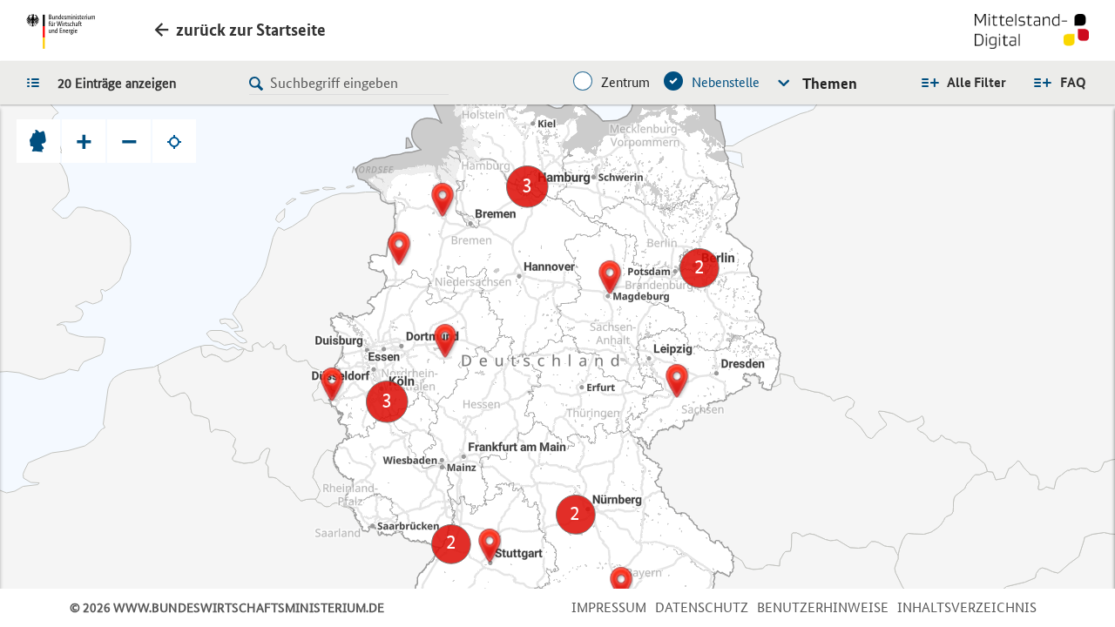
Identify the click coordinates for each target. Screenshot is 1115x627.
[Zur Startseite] (1032, 33)
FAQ (1073, 82)
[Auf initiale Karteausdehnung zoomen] (38, 141)
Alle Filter (976, 82)
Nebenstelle (726, 82)
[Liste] (37, 82)
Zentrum (625, 82)
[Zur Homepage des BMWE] (60, 31)
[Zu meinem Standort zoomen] (174, 141)
